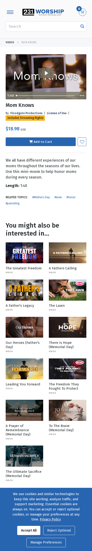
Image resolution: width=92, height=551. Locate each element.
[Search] (82, 26)
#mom (58, 197)
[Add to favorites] (82, 141)
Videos (10, 42)
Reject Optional (59, 530)
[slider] (45, 95)
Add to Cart (43, 142)
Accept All (29, 530)
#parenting (13, 203)
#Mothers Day (41, 197)
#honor (71, 197)
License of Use (57, 113)
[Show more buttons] (81, 95)
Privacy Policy (50, 519)
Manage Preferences (46, 542)
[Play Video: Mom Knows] (46, 73)
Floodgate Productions (26, 113)
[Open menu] (10, 12)
